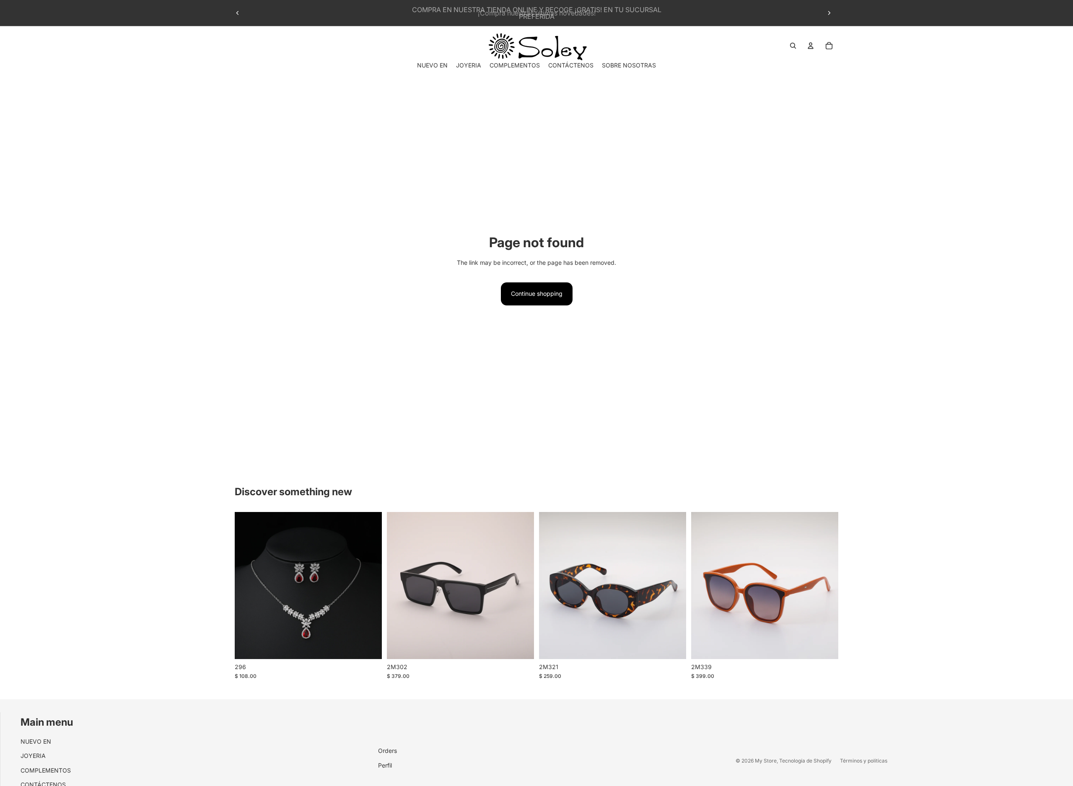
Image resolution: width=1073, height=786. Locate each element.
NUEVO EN (36, 741)
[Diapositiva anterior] (237, 13)
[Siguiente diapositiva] (829, 13)
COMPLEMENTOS (46, 770)
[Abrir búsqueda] (793, 45)
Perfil (385, 765)
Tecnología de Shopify (805, 761)
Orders (387, 750)
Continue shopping (536, 293)
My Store (766, 761)
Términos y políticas (863, 761)
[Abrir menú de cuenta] (810, 45)
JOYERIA (33, 755)
